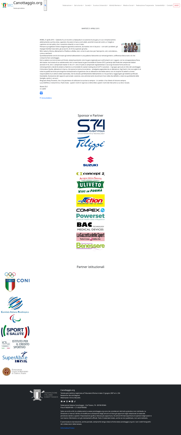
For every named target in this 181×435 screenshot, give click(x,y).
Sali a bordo (78, 5)
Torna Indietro (46, 98)
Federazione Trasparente (145, 5)
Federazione (67, 5)
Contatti (170, 5)
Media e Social (128, 5)
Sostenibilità (159, 5)
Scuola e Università (100, 5)
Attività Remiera (115, 5)
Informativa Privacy (67, 428)
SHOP (176, 5)
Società (87, 5)
